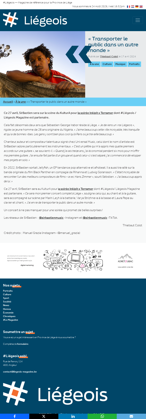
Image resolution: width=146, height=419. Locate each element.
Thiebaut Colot (109, 56)
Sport (6, 298)
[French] (128, 6)
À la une (94, 64)
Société (7, 301)
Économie (8, 312)
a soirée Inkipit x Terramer (75, 189)
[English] (141, 6)
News (6, 305)
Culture (107, 64)
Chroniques (9, 316)
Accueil (8, 101)
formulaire (22, 343)
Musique (120, 64)
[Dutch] (133, 6)
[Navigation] (138, 20)
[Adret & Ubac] (73, 260)
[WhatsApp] (102, 416)
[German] (137, 6)
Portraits (134, 64)
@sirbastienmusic (51, 217)
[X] (44, 416)
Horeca (7, 309)
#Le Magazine (10, 319)
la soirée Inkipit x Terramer (95, 113)
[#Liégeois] (38, 20)
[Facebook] (14, 416)
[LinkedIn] (73, 416)
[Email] (131, 416)
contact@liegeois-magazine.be (20, 371)
